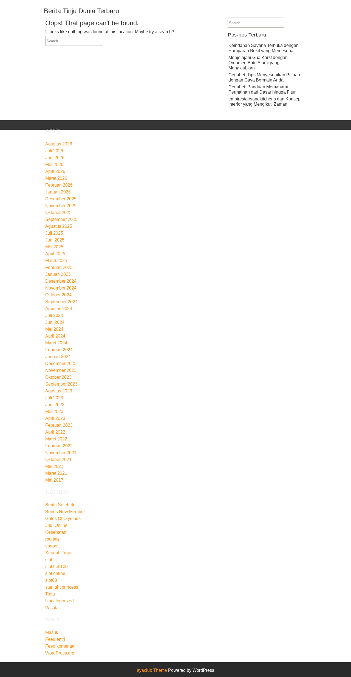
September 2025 (61, 219)
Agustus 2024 (58, 308)
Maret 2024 (56, 342)
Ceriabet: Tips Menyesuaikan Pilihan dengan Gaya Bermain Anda (264, 77)
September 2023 (61, 384)
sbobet (51, 546)
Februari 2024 (59, 349)
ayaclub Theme (152, 670)
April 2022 (55, 432)
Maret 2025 (56, 260)
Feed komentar (60, 646)
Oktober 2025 (58, 212)
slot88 (51, 580)
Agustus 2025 (58, 226)
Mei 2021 (54, 466)
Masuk (51, 632)
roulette (52, 539)
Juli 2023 (54, 397)
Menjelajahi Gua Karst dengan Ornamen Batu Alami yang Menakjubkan (258, 63)
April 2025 (55, 253)
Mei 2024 (54, 329)
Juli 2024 (54, 315)
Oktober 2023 (58, 377)
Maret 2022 (56, 439)
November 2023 (61, 370)
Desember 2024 (61, 281)
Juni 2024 (54, 322)
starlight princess (61, 587)
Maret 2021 (56, 473)
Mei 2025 (54, 246)
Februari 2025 (59, 267)
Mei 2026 (54, 164)
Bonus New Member (65, 511)
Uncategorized (59, 600)
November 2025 (61, 205)
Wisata (52, 607)
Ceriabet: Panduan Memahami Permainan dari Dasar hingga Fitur (262, 89)
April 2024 (55, 336)
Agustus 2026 (58, 144)
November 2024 (61, 288)
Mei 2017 (54, 480)
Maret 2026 (56, 178)
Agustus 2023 (58, 391)
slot (48, 559)
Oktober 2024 (58, 294)
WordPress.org (59, 653)
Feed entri (55, 639)
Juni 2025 (54, 240)
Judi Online (56, 525)
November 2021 (61, 452)
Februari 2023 (59, 425)
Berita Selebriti (59, 504)
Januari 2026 (58, 192)
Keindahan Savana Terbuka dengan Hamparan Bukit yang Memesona (263, 48)
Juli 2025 (54, 233)
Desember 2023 (61, 363)
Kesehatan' (56, 532)
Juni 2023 (54, 404)
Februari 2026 (59, 185)
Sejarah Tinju (58, 552)
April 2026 (55, 171)
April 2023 (55, 418)
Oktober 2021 (58, 459)
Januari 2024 (58, 356)
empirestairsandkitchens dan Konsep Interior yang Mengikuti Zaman (264, 101)
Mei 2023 (54, 411)
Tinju (50, 594)
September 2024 (61, 301)
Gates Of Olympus (63, 518)
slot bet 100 (56, 566)
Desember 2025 (61, 198)
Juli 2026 (54, 150)
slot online (55, 573)
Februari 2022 (59, 445)
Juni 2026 (54, 157)
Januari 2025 (58, 274)
